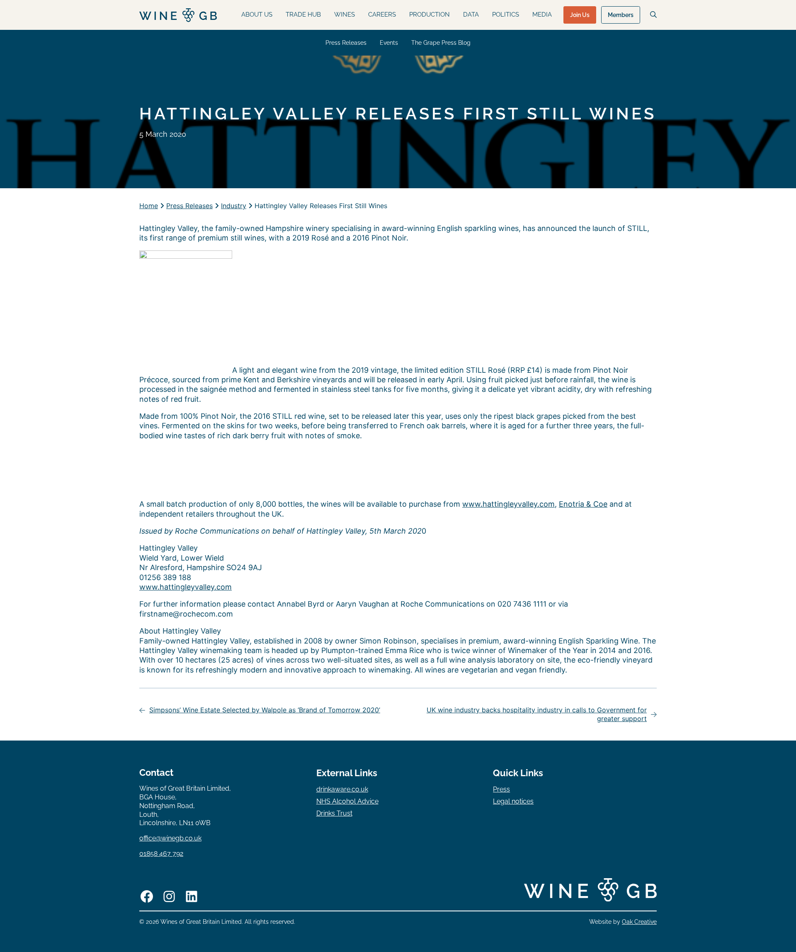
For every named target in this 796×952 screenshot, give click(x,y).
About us (256, 14)
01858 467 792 (161, 853)
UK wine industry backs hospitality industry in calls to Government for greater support (537, 714)
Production (429, 14)
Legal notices (513, 801)
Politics (505, 14)
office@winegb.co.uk (170, 838)
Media (542, 14)
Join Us (580, 15)
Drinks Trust (334, 813)
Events (389, 42)
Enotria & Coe (583, 504)
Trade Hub (303, 14)
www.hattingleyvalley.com (508, 504)
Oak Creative (639, 921)
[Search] (653, 14)
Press (501, 789)
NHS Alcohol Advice (347, 801)
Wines (344, 14)
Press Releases (345, 42)
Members (620, 15)
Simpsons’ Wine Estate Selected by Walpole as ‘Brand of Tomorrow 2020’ (264, 710)
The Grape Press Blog (441, 42)
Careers (382, 14)
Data (471, 14)
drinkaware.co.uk (342, 789)
